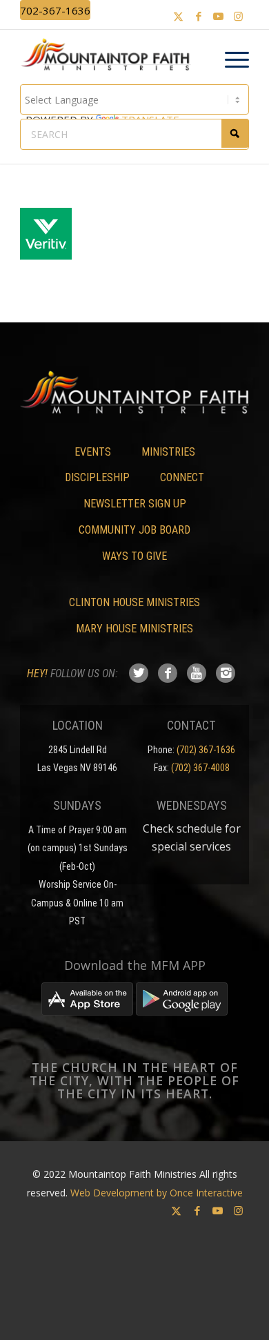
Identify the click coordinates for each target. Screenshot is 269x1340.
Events (92, 451)
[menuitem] (230, 60)
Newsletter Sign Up (134, 503)
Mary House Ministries (134, 628)
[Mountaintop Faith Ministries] (110, 56)
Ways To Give (134, 556)
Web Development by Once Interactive (156, 1192)
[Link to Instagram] (238, 16)
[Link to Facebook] (198, 16)
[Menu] (230, 60)
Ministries (168, 451)
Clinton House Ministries (134, 602)
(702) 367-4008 (200, 767)
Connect (182, 477)
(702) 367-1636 (206, 749)
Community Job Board (134, 529)
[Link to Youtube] (218, 16)
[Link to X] (178, 16)
